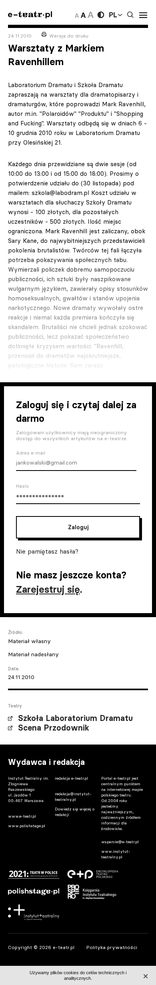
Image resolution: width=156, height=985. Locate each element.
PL (113, 15)
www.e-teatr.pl (22, 816)
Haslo (22, 486)
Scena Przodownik (53, 728)
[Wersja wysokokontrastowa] (101, 15)
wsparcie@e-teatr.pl (120, 841)
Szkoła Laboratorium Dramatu (75, 718)
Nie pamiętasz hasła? (47, 551)
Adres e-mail (30, 453)
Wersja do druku (68, 36)
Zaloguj (78, 527)
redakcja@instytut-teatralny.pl (73, 796)
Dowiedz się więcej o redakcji (74, 811)
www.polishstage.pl (26, 825)
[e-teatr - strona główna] (30, 15)
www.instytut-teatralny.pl (115, 854)
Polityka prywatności (111, 947)
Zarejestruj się (48, 589)
